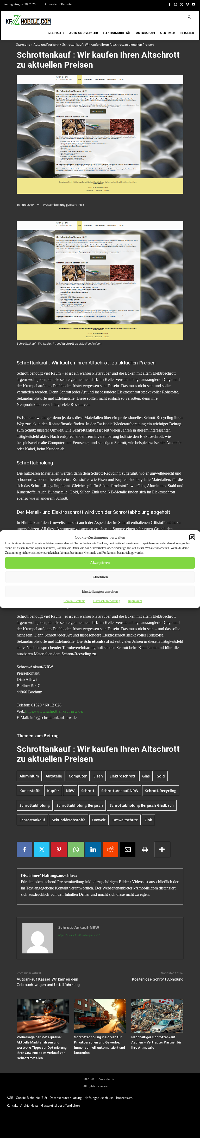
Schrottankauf (32, 819)
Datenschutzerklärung (106, 601)
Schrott (88, 790)
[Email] (127, 849)
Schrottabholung (35, 805)
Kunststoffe (30, 790)
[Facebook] (170, 4)
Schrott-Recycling (160, 790)
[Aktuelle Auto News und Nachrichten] (28, 20)
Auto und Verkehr (46, 44)
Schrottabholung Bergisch (80, 805)
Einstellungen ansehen (100, 591)
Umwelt (99, 819)
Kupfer (53, 790)
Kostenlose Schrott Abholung (157, 979)
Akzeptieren (100, 563)
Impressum (135, 601)
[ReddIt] (110, 849)
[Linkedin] (93, 849)
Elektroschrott (122, 776)
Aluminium (29, 776)
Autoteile (54, 776)
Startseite (23, 44)
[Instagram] (176, 4)
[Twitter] (182, 4)
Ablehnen (100, 577)
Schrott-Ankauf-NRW (119, 790)
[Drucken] (145, 849)
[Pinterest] (59, 849)
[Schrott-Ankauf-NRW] (37, 938)
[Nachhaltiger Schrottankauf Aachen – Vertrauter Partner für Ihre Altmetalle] (157, 1016)
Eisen (98, 776)
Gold (161, 776)
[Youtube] (193, 4)
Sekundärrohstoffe (68, 819)
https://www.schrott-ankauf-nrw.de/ (54, 711)
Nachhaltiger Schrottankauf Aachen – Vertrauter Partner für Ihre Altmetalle (156, 1042)
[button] (192, 537)
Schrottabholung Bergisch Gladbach (142, 805)
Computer (78, 776)
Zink (148, 819)
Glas (146, 776)
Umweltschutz (125, 819)
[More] (162, 849)
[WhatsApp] (76, 849)
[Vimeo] (187, 4)
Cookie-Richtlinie (74, 601)
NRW (70, 790)
